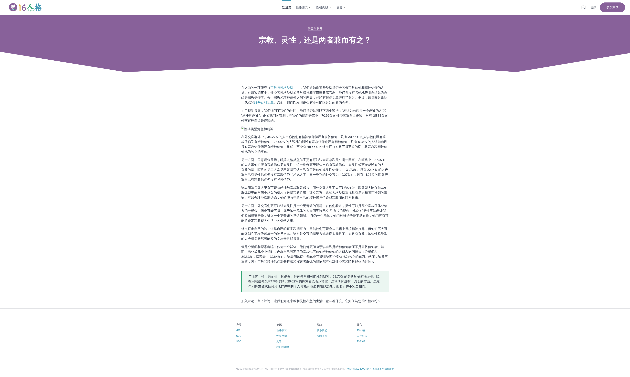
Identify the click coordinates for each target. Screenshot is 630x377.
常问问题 (322, 335)
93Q (238, 341)
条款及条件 (378, 368)
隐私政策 (389, 368)
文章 (279, 341)
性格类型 (281, 335)
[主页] (26, 7)
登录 (594, 7)
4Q (238, 330)
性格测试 (281, 330)
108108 (361, 341)
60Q (239, 335)
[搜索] (583, 7)
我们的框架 (283, 347)
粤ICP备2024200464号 (359, 368)
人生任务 (362, 335)
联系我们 (322, 330)
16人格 (361, 330)
